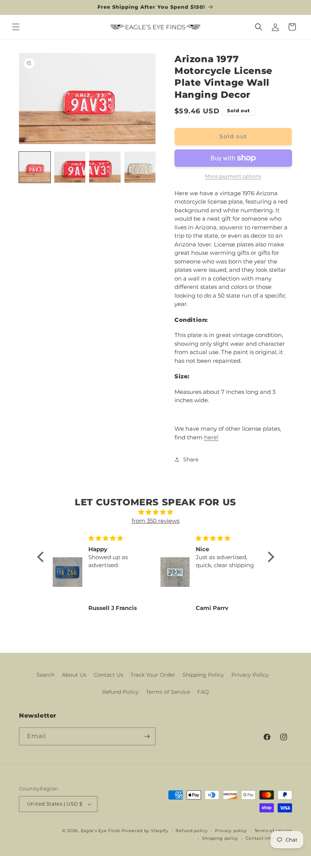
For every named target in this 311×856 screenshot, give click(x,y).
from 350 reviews (155, 520)
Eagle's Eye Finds (101, 830)
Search (45, 674)
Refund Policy (120, 691)
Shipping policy (220, 838)
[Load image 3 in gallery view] (105, 167)
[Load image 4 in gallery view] (140, 167)
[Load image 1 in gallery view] (34, 167)
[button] (16, 27)
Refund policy (191, 830)
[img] (155, 512)
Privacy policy (231, 830)
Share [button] (190, 459)
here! (211, 437)
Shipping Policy (203, 674)
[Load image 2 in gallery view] (70, 167)
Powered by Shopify (145, 830)
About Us (74, 674)
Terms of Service (168, 691)
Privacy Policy (250, 674)
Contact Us (108, 674)
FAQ (203, 691)
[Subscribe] (146, 736)
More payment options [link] (233, 176)
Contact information (269, 838)
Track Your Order (152, 674)
